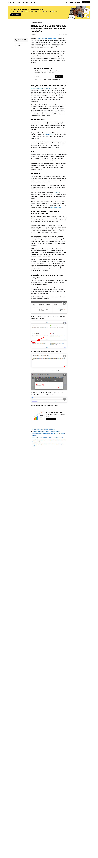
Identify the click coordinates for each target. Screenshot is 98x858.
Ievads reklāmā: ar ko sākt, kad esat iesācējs (43, 429)
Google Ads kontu (42, 38)
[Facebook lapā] (59, 34)
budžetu (56, 192)
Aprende (65, 2)
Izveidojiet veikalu (15, 14)
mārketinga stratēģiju (55, 207)
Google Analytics (49, 134)
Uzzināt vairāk (51, 419)
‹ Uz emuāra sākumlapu (36, 22)
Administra (32, 2)
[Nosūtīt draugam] (66, 34)
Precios (71, 2)
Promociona (25, 2)
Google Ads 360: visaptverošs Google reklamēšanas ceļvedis (47, 437)
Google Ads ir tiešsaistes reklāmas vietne (41, 88)
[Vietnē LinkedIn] (61, 34)
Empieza (86, 2)
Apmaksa (58, 76)
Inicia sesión (77, 2)
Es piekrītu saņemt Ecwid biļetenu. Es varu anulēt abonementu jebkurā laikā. (47, 79)
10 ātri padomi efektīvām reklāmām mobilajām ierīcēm (46, 431)
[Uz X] (63, 34)
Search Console (52, 38)
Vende (18, 2)
